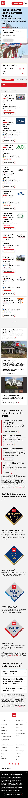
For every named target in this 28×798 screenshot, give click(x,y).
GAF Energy (18, 753)
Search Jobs (19, 727)
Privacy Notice (16, 790)
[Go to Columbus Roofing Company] (20, 258)
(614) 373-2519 (7, 225)
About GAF (4, 724)
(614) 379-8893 (7, 312)
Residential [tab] (5, 27)
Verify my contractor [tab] (22, 27)
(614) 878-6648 (7, 248)
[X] (12, 764)
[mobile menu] (26, 3)
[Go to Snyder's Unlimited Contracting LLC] (20, 169)
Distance (5, 71)
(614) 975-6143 (7, 159)
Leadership (4, 730)
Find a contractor (17, 3)
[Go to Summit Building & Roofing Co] (20, 236)
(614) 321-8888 (7, 205)
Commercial (20, 79)
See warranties (9, 444)
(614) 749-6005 (7, 290)
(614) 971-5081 (7, 183)
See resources (9, 459)
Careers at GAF (19, 724)
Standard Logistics (20, 750)
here (10, 655)
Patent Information (6, 750)
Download (8, 472)
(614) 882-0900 (7, 111)
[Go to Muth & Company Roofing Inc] (20, 97)
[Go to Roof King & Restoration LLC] (20, 300)
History (3, 727)
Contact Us (4, 747)
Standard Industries (6, 736)
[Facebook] (9, 764)
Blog (2, 753)
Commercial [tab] (13, 27)
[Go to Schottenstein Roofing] (20, 193)
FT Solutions (19, 760)
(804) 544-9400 (7, 137)
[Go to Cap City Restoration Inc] (20, 278)
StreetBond (18, 757)
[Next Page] (17, 321)
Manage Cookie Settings (13, 794)
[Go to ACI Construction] (20, 147)
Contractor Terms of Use (18, 487)
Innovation (4, 733)
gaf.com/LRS (17, 655)
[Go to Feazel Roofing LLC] (20, 121)
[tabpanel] (14, 36)
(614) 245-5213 (7, 268)
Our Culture (19, 730)
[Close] (26, 772)
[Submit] (23, 67)
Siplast (17, 747)
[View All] (9, 104)
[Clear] (20, 67)
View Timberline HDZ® (11, 431)
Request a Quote (9, 114)
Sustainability (5, 739)
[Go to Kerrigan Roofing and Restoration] (20, 215)
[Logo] (3, 4)
